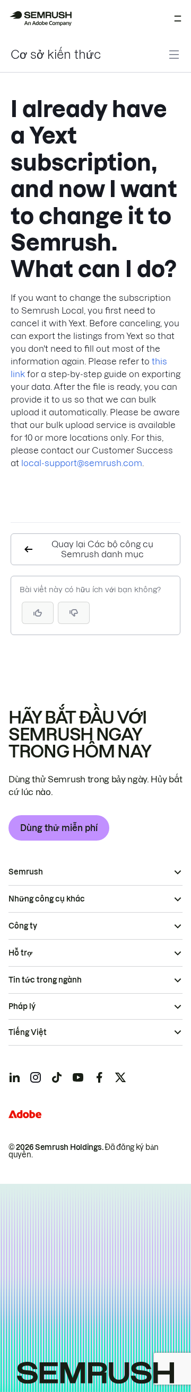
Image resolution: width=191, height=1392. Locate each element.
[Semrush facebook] (99, 1077)
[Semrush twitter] (120, 1077)
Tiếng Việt (27, 1032)
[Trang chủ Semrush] (40, 18)
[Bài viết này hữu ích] (38, 613)
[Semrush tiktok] (56, 1077)
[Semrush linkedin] (14, 1077)
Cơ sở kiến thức (56, 54)
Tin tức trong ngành (45, 980)
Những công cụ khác (46, 899)
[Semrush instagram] (35, 1077)
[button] (74, 613)
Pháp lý (22, 1006)
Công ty (22, 926)
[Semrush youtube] (78, 1077)
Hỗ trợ (20, 953)
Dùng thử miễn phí (59, 828)
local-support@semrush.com (81, 463)
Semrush (25, 872)
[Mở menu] (178, 18)
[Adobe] (24, 1114)
